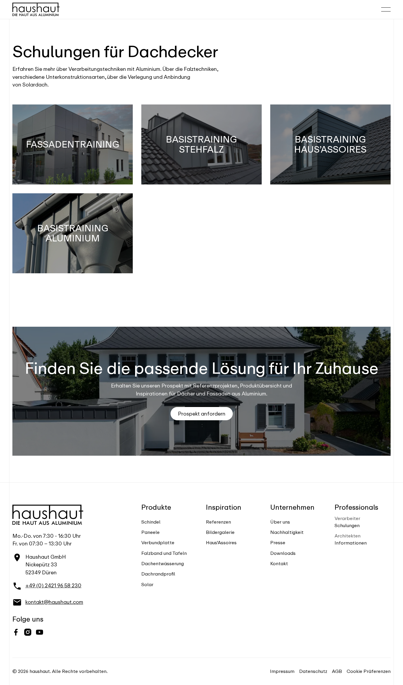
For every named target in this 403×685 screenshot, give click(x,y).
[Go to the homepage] (47, 515)
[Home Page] (36, 9)
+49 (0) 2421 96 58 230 (53, 585)
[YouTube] (39, 632)
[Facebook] (16, 632)
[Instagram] (28, 632)
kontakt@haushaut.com (54, 602)
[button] (386, 9)
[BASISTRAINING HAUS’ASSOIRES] (330, 144)
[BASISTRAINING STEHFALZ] (201, 144)
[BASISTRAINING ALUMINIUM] (72, 233)
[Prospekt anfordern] (202, 413)
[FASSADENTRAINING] (72, 144)
